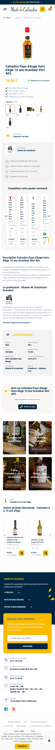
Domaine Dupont (36, 545)
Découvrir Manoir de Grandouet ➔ (17, 323)
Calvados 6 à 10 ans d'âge (20, 502)
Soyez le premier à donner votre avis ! (27, 399)
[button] (7, 18)
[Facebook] (6, 709)
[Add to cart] (21, 553)
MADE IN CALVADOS (14, 579)
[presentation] (6, 216)
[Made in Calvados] (23, 9)
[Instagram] (13, 709)
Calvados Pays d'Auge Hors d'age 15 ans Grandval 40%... (33, 213)
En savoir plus (26, 741)
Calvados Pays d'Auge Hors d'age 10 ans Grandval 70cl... (10, 209)
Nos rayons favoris (17, 599)
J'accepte (22, 746)
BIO (45, 234)
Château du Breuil (13, 545)
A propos (12, 592)
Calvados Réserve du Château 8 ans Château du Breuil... (15, 539)
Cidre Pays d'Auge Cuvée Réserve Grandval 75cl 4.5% (44, 209)
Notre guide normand (18, 607)
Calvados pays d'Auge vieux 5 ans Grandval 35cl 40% (21, 209)
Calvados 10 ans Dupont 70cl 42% (37, 541)
